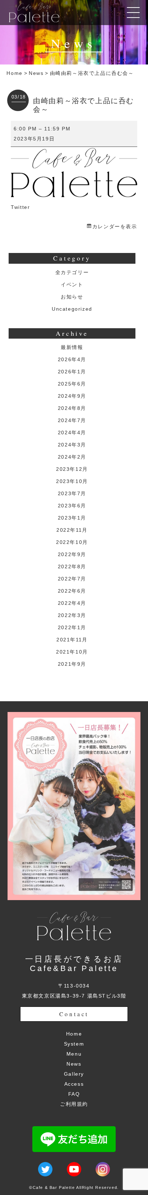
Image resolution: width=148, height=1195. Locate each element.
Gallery (74, 1074)
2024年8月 (72, 408)
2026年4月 (72, 359)
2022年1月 (72, 627)
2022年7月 (72, 579)
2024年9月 (72, 396)
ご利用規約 (74, 1104)
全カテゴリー (72, 272)
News (36, 73)
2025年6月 (72, 384)
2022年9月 (72, 554)
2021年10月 (72, 652)
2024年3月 (72, 445)
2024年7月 (72, 420)
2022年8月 (72, 566)
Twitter (20, 207)
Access (74, 1084)
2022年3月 (72, 615)
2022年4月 (72, 603)
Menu (74, 1054)
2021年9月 (72, 664)
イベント (72, 284)
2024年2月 (72, 457)
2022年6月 (72, 591)
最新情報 (72, 347)
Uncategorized (72, 309)
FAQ (74, 1094)
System (74, 1044)
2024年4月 (72, 432)
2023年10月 (72, 481)
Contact (74, 1014)
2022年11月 (72, 530)
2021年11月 (72, 639)
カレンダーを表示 (114, 226)
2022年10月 (72, 542)
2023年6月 (72, 505)
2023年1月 (72, 518)
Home (14, 73)
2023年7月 (72, 493)
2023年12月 (72, 469)
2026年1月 (72, 371)
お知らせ (72, 297)
